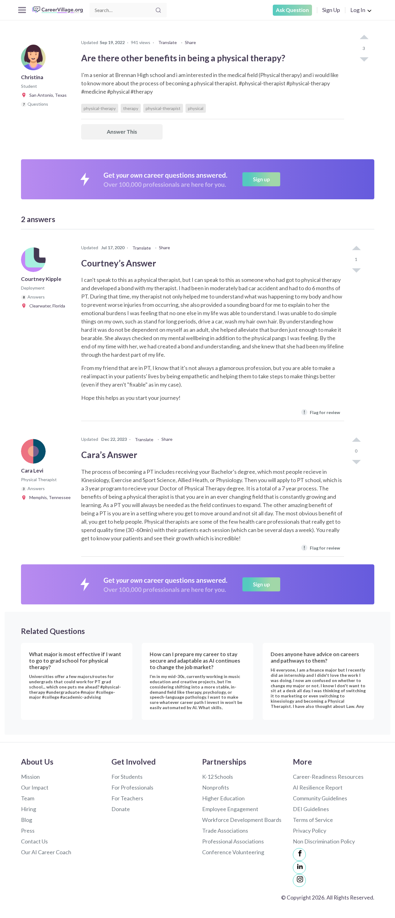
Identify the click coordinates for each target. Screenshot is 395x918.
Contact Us (34, 841)
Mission (30, 776)
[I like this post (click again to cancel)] (363, 37)
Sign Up (331, 9)
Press (28, 830)
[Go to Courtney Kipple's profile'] (35, 261)
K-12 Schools (217, 776)
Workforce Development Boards (241, 819)
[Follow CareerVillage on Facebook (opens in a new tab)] (299, 854)
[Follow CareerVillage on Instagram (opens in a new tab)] (299, 880)
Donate (120, 809)
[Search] (158, 10)
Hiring (28, 809)
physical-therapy (100, 108)
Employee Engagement (230, 809)
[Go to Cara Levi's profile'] (35, 453)
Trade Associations (225, 830)
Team (27, 798)
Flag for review (321, 412)
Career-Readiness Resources (328, 776)
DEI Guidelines (311, 809)
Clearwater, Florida (46, 305)
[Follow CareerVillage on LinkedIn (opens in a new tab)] (299, 867)
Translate (167, 42)
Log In (357, 9)
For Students (127, 776)
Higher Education (223, 798)
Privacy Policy (309, 830)
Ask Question (292, 10)
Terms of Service (313, 819)
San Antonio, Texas (47, 95)
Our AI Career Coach (46, 852)
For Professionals (132, 787)
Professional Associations (233, 841)
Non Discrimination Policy (324, 841)
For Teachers (127, 798)
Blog (26, 819)
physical (195, 108)
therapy (130, 108)
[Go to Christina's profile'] (35, 60)
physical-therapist (163, 108)
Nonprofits (215, 787)
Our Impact (34, 787)
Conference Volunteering (233, 852)
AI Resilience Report (318, 787)
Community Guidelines (320, 798)
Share (190, 42)
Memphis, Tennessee (49, 497)
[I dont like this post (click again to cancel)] (363, 58)
